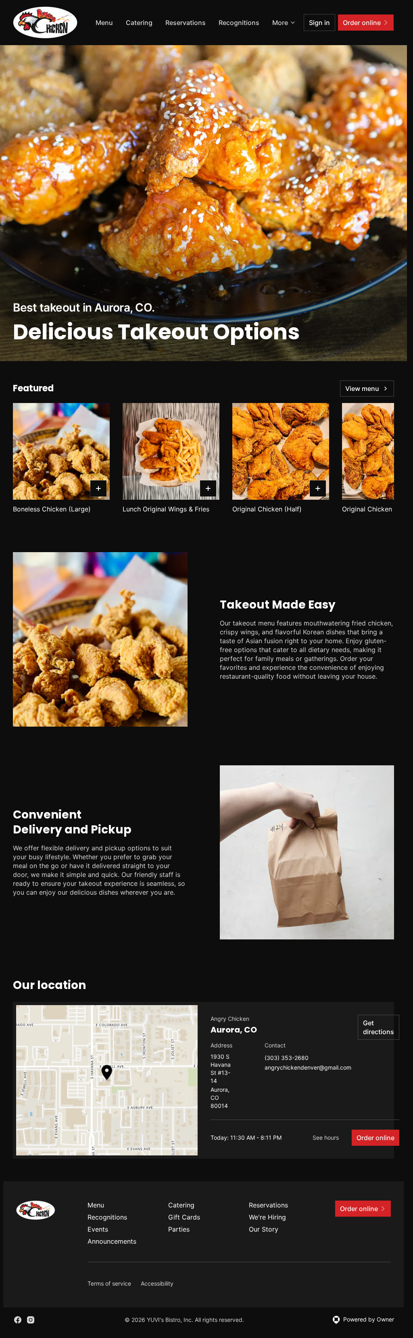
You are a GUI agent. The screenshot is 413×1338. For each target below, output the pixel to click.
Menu (104, 23)
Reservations (185, 23)
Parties (179, 1229)
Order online (375, 1138)
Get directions (378, 1027)
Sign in (319, 23)
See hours (326, 1137)
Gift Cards (184, 1217)
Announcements (112, 1241)
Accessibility (157, 1283)
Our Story (263, 1229)
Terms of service (109, 1283)
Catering (139, 23)
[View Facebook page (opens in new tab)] (18, 1320)
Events (98, 1229)
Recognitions (239, 23)
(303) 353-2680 (287, 1058)
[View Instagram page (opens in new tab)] (30, 1320)
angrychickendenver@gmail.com (308, 1068)
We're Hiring (267, 1217)
